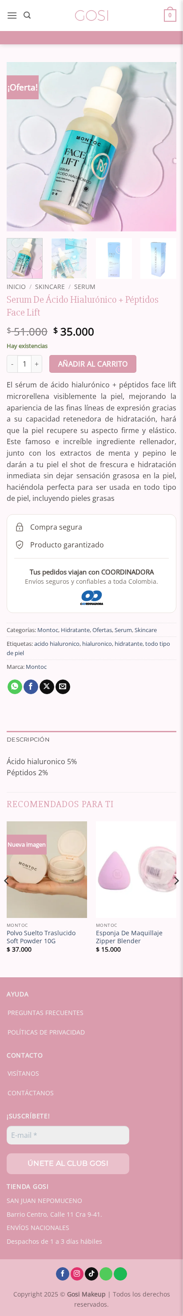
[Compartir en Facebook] (31, 687)
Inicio (16, 286)
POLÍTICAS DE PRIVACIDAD (46, 1032)
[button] (12, 15)
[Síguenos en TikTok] (91, 1274)
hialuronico (97, 644)
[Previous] (21, 147)
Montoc (47, 630)
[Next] (162, 147)
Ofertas (102, 630)
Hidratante (75, 630)
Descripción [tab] (28, 739)
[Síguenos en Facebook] (62, 1274)
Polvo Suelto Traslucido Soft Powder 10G (41, 937)
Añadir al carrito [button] (46, 906)
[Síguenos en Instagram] (77, 1274)
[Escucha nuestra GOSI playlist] (120, 1274)
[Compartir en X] (47, 687)
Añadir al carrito (93, 364)
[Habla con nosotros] (106, 1274)
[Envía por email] (63, 687)
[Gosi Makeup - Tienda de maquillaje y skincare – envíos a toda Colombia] (91, 15)
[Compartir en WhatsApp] (15, 687)
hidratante (129, 644)
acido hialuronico (57, 644)
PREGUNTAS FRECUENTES (46, 1012)
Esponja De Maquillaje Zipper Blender (129, 937)
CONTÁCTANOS (31, 1093)
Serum (84, 286)
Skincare (50, 286)
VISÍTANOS (23, 1073)
